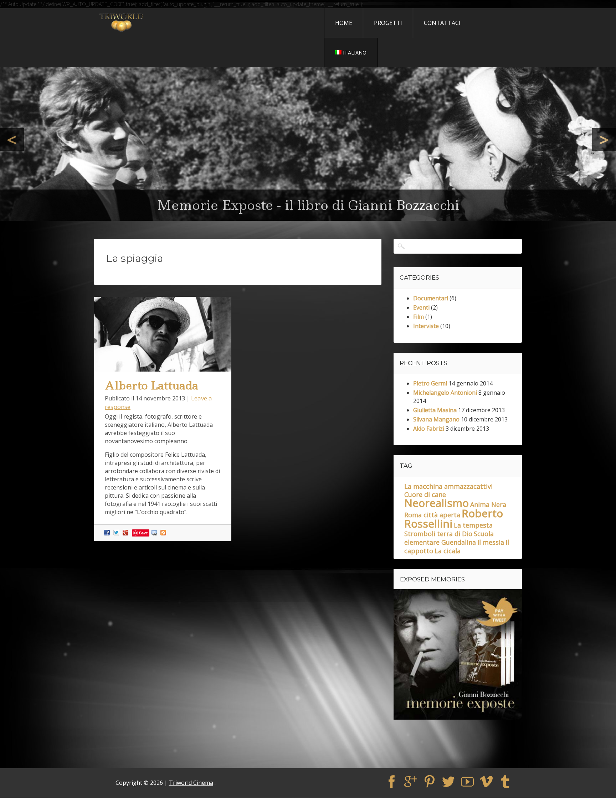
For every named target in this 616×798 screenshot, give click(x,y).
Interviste (426, 326)
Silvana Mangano (436, 420)
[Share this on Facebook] (108, 532)
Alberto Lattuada (151, 385)
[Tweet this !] (117, 532)
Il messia (490, 542)
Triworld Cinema (191, 783)
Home (343, 23)
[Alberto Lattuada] (162, 369)
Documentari (430, 298)
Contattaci (442, 23)
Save (143, 532)
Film (418, 317)
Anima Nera (488, 505)
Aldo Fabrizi (428, 429)
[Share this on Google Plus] (126, 532)
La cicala (448, 551)
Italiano (354, 52)
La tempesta (473, 525)
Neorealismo (436, 503)
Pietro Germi (430, 384)
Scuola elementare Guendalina (449, 538)
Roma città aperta (432, 515)
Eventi (421, 308)
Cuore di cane (425, 495)
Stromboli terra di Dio (438, 534)
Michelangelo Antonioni (445, 393)
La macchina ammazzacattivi (448, 486)
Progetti (388, 23)
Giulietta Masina (435, 410)
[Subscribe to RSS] (164, 532)
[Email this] (155, 532)
